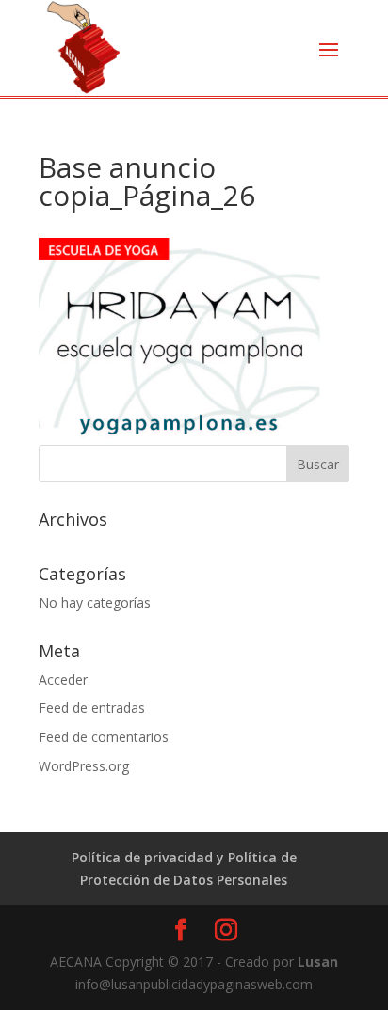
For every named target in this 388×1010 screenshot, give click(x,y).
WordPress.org (84, 766)
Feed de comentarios (104, 737)
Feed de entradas (92, 708)
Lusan (316, 962)
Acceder (63, 679)
